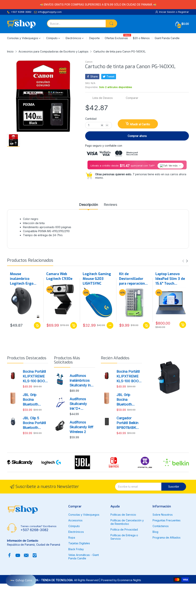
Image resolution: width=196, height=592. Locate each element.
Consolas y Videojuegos (83, 514)
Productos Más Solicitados (67, 360)
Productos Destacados (26, 358)
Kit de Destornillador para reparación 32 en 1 (132, 279)
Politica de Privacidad (124, 529)
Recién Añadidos (115, 358)
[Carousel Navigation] (185, 261)
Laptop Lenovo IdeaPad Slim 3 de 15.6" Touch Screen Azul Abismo (170, 279)
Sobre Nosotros (163, 514)
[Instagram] (34, 555)
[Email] (26, 555)
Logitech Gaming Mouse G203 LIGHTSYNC (97, 279)
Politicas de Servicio (123, 514)
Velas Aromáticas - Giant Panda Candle (83, 556)
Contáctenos (161, 526)
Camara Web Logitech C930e (59, 276)
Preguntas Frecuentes (166, 520)
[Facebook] (9, 555)
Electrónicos (76, 531)
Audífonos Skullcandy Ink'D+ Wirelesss (78, 404)
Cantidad (90, 118)
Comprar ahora (137, 135)
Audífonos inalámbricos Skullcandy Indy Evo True (82, 381)
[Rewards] (21, 580)
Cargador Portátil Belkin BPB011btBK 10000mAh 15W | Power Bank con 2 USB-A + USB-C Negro (129, 423)
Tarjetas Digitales (79, 543)
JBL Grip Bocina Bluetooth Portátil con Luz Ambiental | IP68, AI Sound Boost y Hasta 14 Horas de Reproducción (35, 400)
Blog (155, 531)
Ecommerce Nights (129, 580)
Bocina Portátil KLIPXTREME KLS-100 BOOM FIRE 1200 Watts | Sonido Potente (35, 376)
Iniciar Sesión (167, 11)
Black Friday (76, 549)
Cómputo (74, 526)
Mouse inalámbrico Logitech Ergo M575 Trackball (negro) (23, 279)
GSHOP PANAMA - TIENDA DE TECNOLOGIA (45, 580)
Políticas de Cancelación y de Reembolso (127, 522)
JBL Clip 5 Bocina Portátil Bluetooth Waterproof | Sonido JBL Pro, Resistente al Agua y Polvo (35, 423)
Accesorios (75, 520)
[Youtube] (18, 555)
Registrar (183, 11)
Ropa (71, 537)
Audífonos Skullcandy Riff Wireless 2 (81, 427)
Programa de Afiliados (166, 537)
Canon (88, 61)
